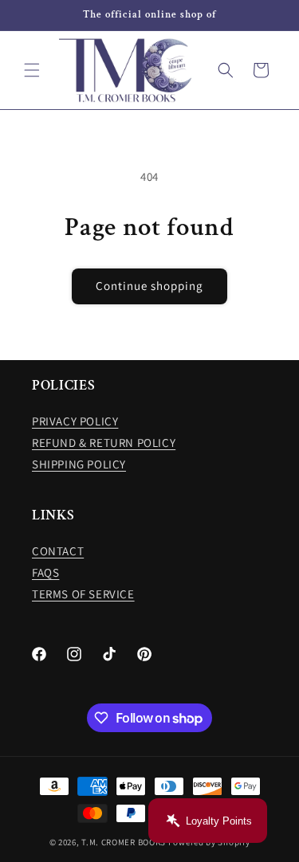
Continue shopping (149, 285)
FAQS (45, 572)
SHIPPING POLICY (79, 464)
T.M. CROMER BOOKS (123, 842)
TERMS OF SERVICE (83, 593)
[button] (31, 70)
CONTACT (58, 550)
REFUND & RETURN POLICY (103, 442)
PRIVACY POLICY (75, 421)
